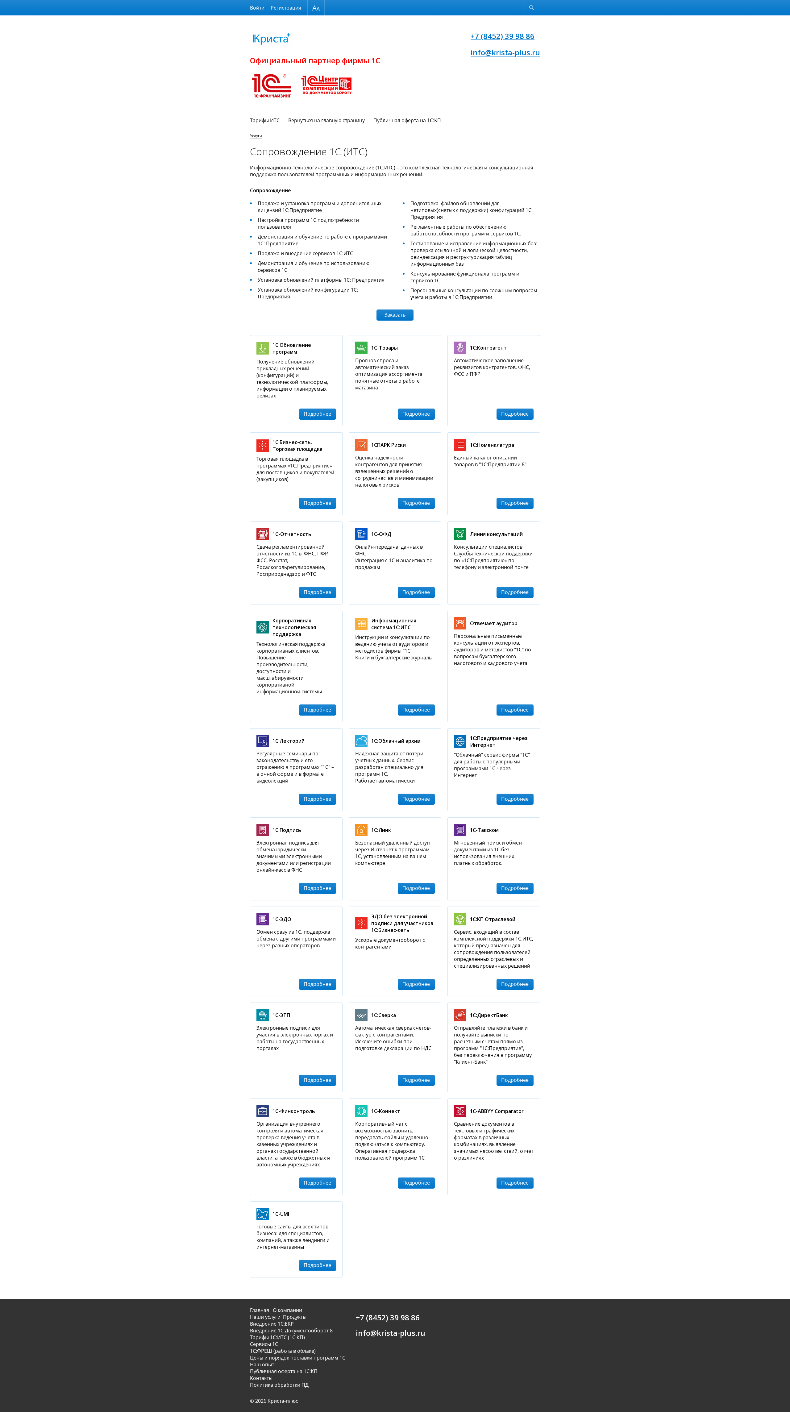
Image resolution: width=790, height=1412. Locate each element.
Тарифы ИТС (265, 120)
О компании (287, 1310)
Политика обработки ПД (279, 1384)
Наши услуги (265, 1317)
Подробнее (317, 413)
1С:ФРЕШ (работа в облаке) (283, 1351)
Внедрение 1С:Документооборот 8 (291, 1330)
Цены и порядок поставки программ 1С (297, 1357)
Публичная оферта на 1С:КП (407, 120)
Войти (257, 7)
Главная (261, 1310)
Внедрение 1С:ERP (272, 1323)
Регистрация (286, 7)
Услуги (256, 135)
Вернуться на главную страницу (326, 120)
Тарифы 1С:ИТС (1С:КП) (277, 1337)
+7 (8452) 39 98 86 (502, 36)
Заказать (395, 314)
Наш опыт (262, 1364)
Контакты (261, 1378)
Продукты (294, 1317)
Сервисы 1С (264, 1344)
